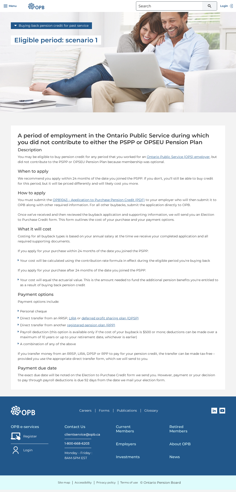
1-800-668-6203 (77, 443)
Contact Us (75, 427)
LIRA (72, 318)
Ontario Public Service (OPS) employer (178, 157)
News (174, 457)
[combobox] (176, 6)
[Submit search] (209, 6)
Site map (64, 482)
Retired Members (178, 429)
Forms (104, 410)
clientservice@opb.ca (78, 434)
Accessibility (83, 482)
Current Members (125, 429)
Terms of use (129, 482)
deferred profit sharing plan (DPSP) (110, 318)
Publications (127, 410)
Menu (13, 6)
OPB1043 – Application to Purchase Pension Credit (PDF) (99, 200)
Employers (126, 444)
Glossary (151, 410)
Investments (128, 457)
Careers (85, 410)
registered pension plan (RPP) (91, 325)
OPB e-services (25, 427)
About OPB (180, 444)
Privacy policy (106, 482)
